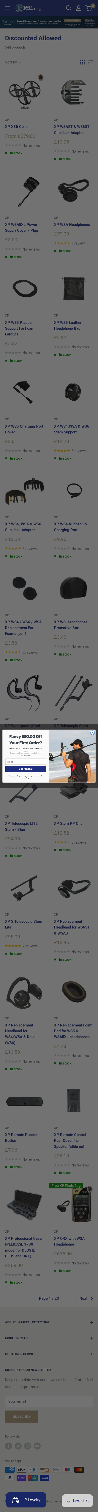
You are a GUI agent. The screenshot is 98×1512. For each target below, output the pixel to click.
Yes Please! (25, 769)
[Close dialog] (92, 732)
